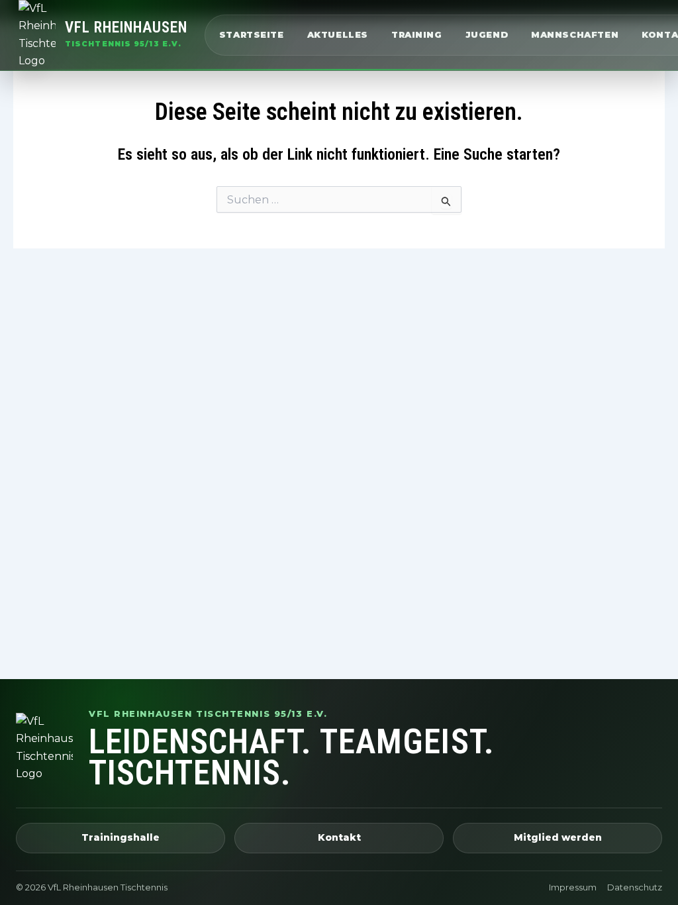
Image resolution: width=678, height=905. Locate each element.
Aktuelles (337, 34)
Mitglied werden (558, 837)
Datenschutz (634, 887)
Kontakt (339, 837)
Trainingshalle (120, 837)
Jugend (486, 34)
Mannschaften (574, 34)
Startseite (251, 34)
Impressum (573, 887)
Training (416, 34)
